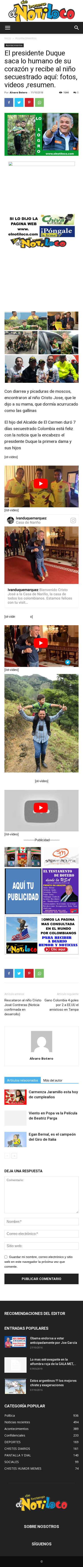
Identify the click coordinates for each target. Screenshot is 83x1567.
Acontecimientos (25, 38)
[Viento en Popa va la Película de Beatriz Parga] (15, 1118)
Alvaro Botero (18, 92)
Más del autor (52, 1080)
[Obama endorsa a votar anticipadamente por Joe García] (15, 1342)
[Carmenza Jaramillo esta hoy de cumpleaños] (15, 1097)
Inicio (7, 38)
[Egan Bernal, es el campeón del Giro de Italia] (15, 1139)
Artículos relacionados (22, 1080)
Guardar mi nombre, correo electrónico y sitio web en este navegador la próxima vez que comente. (38, 1261)
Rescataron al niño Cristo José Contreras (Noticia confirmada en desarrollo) (22, 1007)
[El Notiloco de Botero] (41, 11)
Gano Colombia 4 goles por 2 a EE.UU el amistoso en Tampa (61, 1005)
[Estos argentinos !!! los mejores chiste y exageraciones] (15, 1386)
